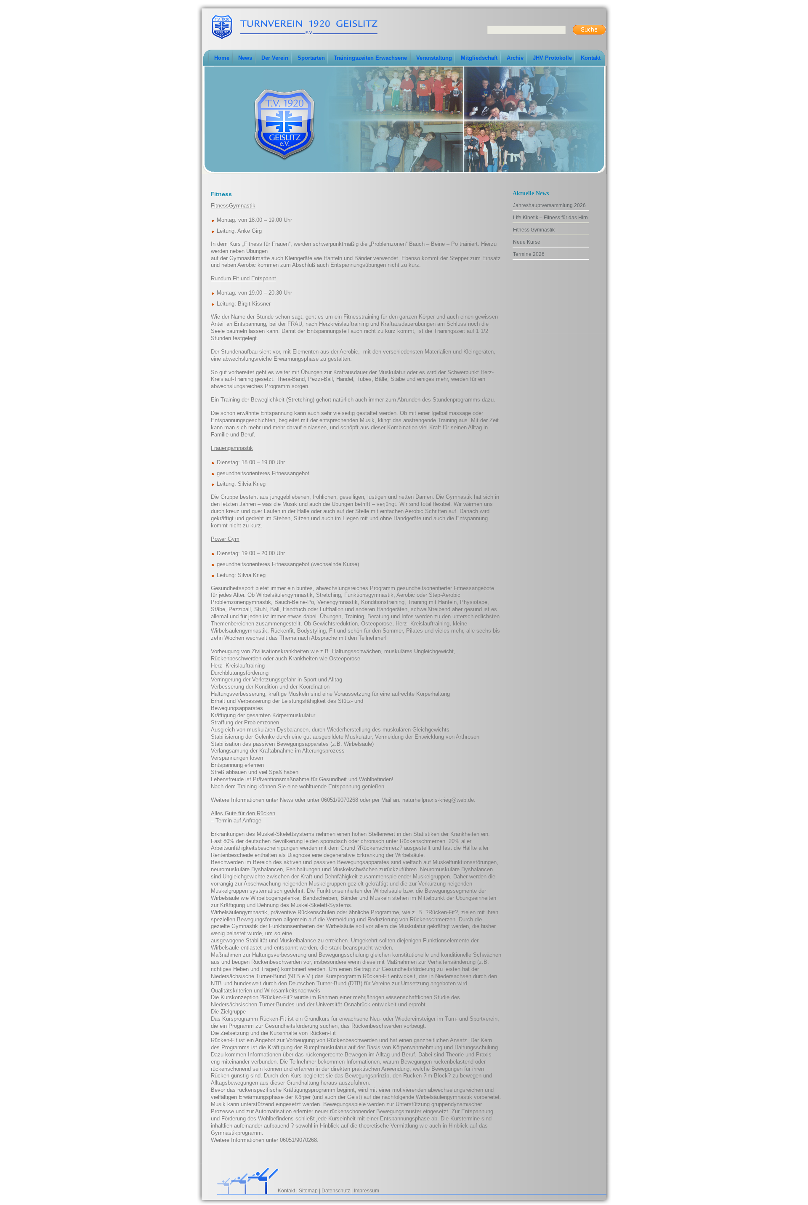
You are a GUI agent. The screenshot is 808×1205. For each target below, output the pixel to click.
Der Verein (274, 58)
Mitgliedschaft (479, 58)
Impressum (366, 1191)
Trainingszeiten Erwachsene (370, 58)
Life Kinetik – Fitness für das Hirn (550, 218)
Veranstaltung (434, 58)
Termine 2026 (529, 254)
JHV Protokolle (552, 58)
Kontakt (591, 58)
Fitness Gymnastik (534, 230)
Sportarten (311, 58)
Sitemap (308, 1191)
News (245, 58)
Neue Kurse (526, 242)
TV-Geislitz (294, 26)
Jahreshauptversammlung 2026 (549, 205)
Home (221, 58)
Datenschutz (336, 1191)
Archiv (515, 58)
